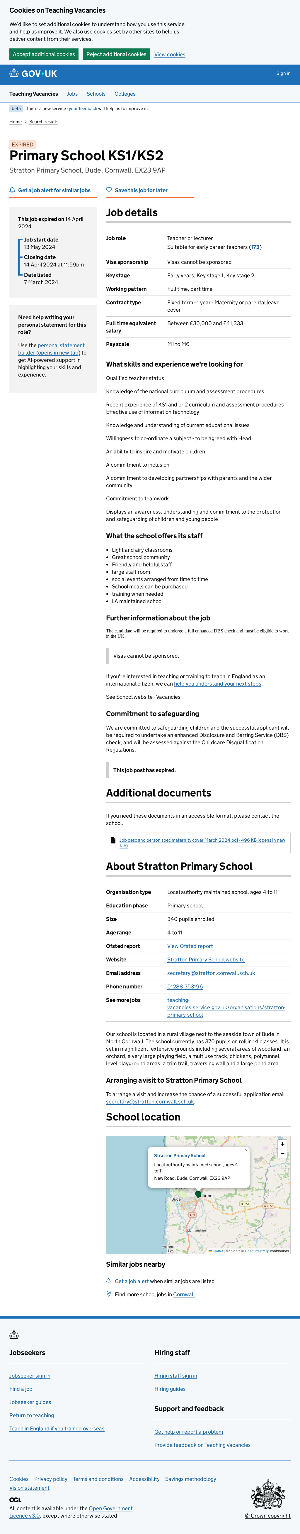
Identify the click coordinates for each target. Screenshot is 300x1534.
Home (15, 121)
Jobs (72, 93)
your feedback (83, 108)
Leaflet (217, 1251)
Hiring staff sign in (175, 1375)
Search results (43, 121)
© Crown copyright (268, 1515)
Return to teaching (31, 1415)
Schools (96, 93)
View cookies (169, 54)
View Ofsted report (190, 946)
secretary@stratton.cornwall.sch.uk (211, 973)
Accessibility (144, 1479)
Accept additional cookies (44, 54)
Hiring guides (170, 1389)
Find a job (21, 1389)
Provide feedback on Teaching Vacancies (202, 1445)
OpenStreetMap (257, 1251)
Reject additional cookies (116, 54)
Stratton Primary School (180, 1155)
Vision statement (29, 1487)
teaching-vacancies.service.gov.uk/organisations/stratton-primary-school (226, 1007)
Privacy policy (50, 1479)
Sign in (284, 73)
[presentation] (198, 1195)
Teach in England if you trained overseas (57, 1428)
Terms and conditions (98, 1479)
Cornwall (184, 1294)
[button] (198, 1195)
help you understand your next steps (217, 683)
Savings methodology (190, 1479)
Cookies (19, 1479)
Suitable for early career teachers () (214, 247)
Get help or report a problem (188, 1431)
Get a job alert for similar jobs (54, 190)
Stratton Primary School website (206, 959)
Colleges (125, 93)
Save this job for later (141, 190)
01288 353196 (185, 986)
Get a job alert (132, 1281)
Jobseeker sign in (29, 1375)
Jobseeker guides (30, 1402)
